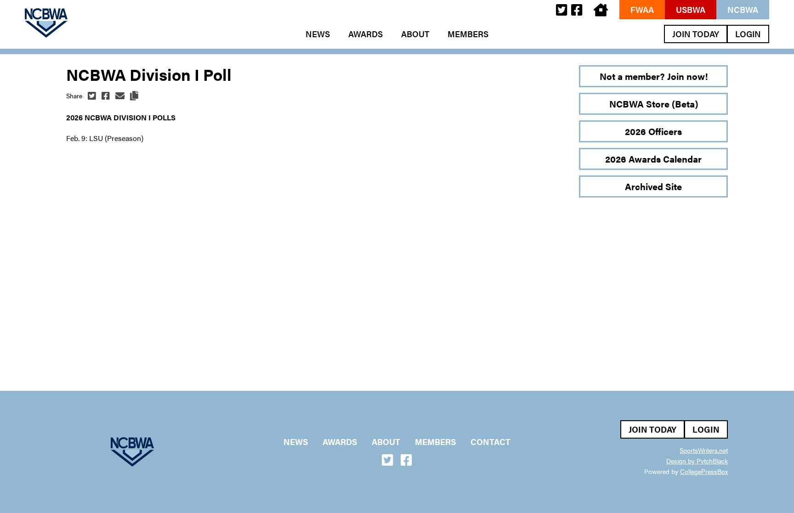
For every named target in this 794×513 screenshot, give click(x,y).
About (415, 34)
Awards (365, 34)
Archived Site (653, 186)
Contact (490, 442)
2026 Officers (653, 131)
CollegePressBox (704, 471)
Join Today (695, 33)
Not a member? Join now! (654, 76)
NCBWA (742, 9)
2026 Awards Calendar (653, 158)
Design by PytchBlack (697, 460)
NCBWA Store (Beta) (653, 103)
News (318, 34)
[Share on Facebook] (106, 95)
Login (748, 33)
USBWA (690, 9)
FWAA (642, 9)
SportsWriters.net (704, 450)
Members (468, 34)
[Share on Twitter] (92, 95)
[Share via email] (120, 95)
